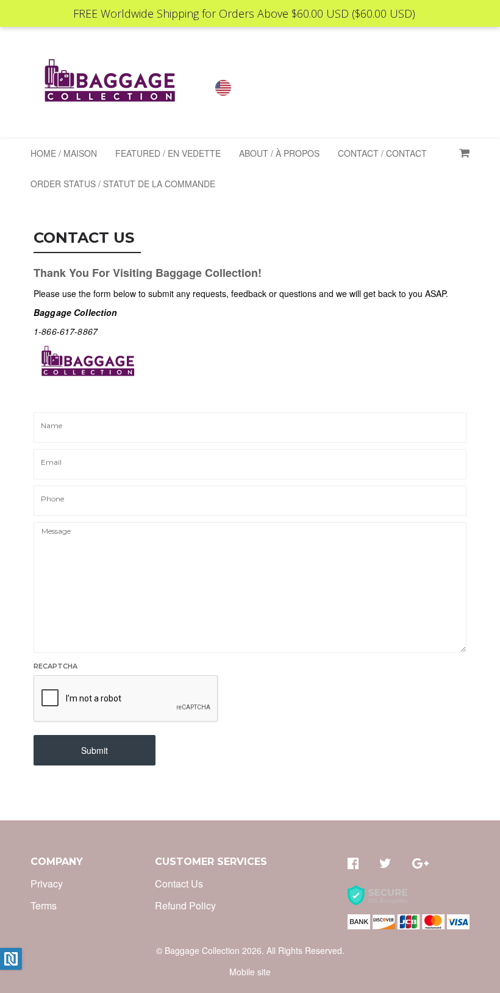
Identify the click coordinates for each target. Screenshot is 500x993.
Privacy (46, 883)
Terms (43, 905)
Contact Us (179, 883)
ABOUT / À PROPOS (279, 153)
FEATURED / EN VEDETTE (168, 153)
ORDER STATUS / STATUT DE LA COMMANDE (122, 183)
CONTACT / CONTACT (382, 153)
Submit (94, 750)
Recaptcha (55, 666)
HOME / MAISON (63, 153)
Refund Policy (185, 905)
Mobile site (250, 972)
